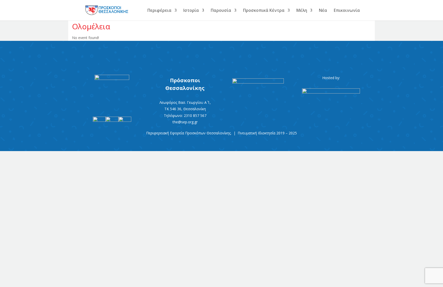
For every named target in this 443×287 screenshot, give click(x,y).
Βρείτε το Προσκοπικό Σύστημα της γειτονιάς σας (221, 54)
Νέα (323, 10)
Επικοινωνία (347, 10)
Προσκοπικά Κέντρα (264, 10)
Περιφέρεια (159, 10)
